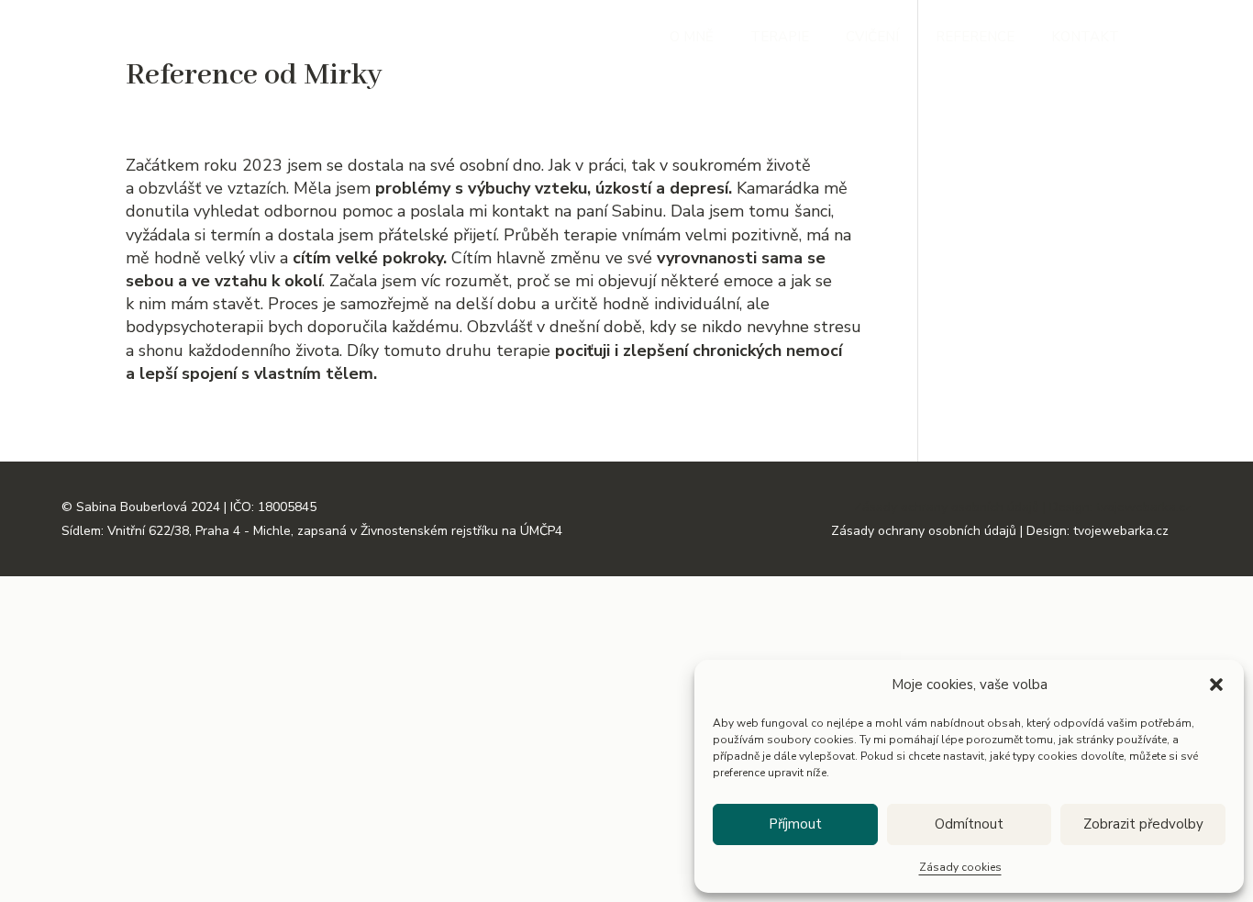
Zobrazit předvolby (1143, 824)
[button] (1216, 684)
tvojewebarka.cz (1144, 507)
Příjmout (795, 824)
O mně (692, 38)
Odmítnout (969, 824)
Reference (975, 38)
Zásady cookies (960, 867)
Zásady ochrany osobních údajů (946, 507)
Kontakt (1085, 38)
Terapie (779, 38)
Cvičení (872, 38)
